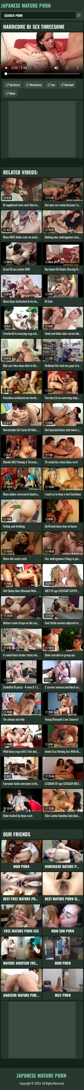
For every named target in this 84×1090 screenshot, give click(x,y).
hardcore (15, 84)
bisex (12, 93)
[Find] (78, 15)
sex (53, 84)
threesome (36, 84)
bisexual (69, 84)
